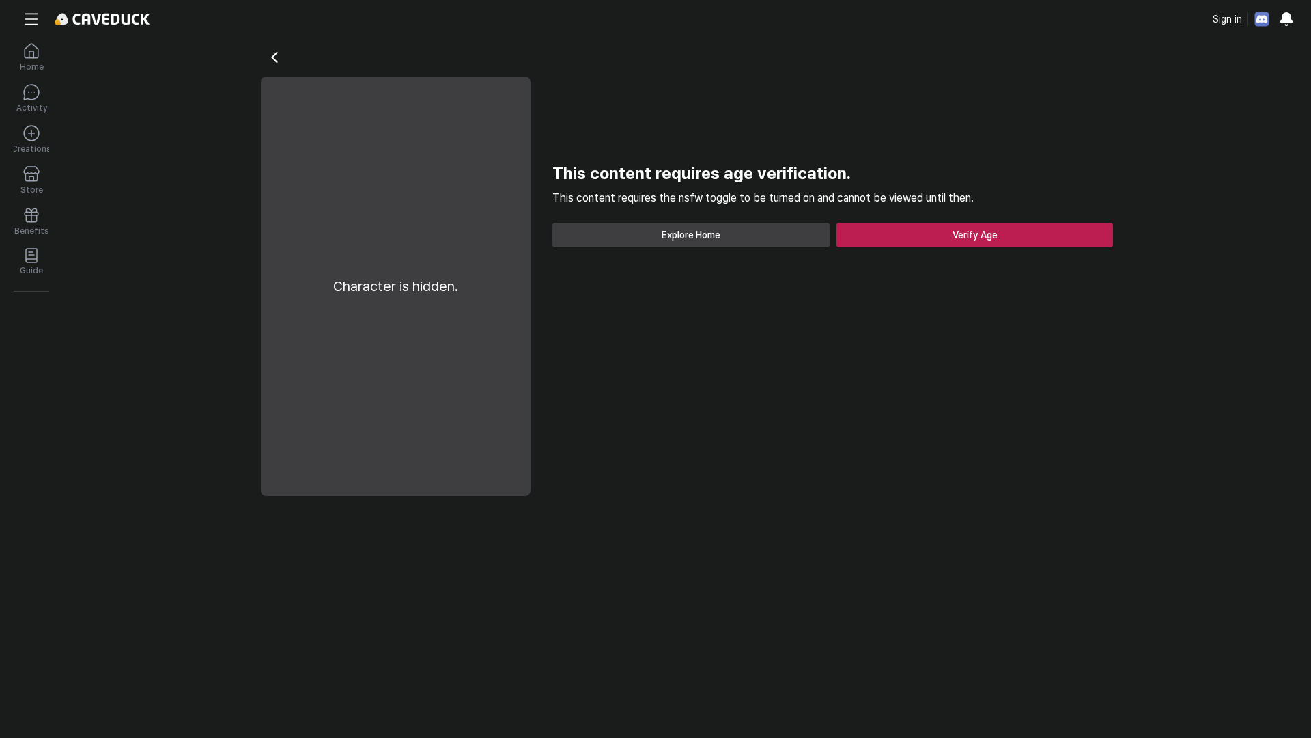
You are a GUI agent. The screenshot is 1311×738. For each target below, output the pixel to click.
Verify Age (975, 235)
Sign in (1227, 19)
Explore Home (691, 235)
